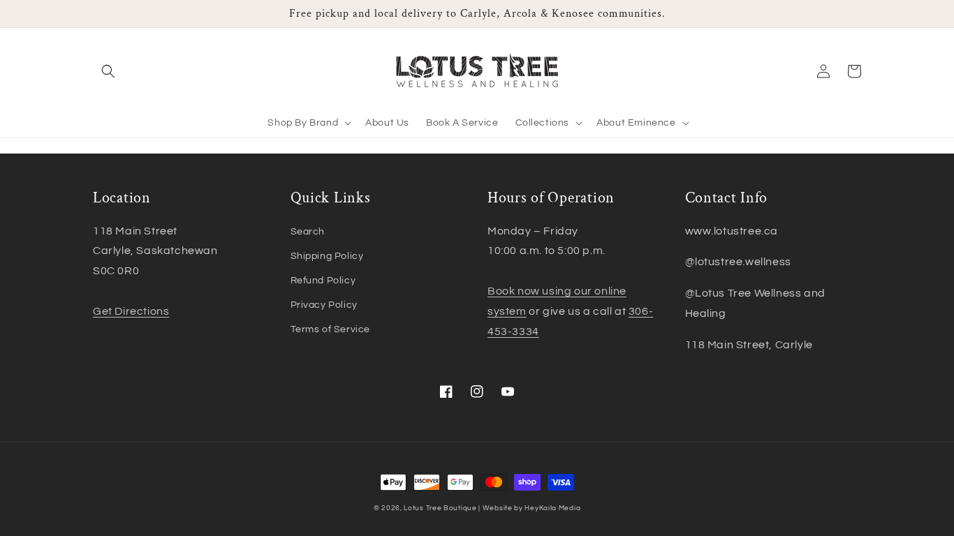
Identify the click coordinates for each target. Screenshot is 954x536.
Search (308, 232)
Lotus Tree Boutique (440, 508)
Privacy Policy (324, 305)
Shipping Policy (327, 256)
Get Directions (131, 311)
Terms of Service (331, 329)
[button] (108, 71)
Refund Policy (323, 280)
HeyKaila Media (552, 508)
